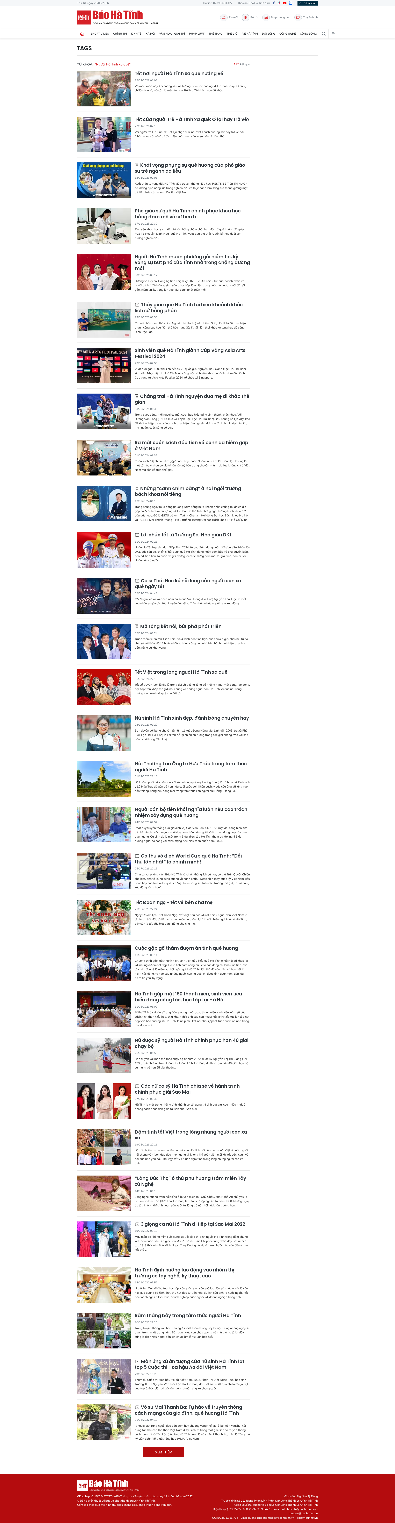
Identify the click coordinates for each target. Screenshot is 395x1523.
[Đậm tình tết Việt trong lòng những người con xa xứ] (104, 1147)
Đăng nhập (310, 3)
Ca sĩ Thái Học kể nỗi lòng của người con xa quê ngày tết (188, 584)
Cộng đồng (308, 33)
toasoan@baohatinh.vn (303, 1513)
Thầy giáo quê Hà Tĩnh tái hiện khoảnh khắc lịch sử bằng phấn (189, 308)
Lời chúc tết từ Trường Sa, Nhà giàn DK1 (185, 535)
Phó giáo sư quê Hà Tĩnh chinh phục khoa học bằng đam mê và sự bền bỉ (188, 214)
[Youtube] (285, 3)
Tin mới (233, 17)
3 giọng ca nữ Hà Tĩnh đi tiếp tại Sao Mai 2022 (192, 1224)
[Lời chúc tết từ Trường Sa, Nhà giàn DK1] (104, 550)
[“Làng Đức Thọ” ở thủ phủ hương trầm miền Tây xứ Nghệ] (104, 1193)
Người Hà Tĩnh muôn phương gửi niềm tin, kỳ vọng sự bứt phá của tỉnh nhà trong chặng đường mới (192, 263)
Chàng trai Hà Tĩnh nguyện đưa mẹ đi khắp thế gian (192, 399)
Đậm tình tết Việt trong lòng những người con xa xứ (191, 1135)
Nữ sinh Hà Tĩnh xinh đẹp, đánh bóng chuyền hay (192, 718)
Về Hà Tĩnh (250, 33)
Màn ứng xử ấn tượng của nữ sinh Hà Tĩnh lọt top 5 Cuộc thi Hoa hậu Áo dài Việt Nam (189, 1364)
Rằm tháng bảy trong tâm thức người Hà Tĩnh (188, 1316)
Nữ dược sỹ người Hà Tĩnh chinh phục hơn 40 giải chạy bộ (191, 1043)
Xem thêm (163, 1452)
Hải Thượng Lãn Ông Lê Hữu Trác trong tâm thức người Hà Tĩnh (191, 767)
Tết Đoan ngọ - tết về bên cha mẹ (174, 903)
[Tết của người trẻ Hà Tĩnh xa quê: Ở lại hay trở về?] (104, 134)
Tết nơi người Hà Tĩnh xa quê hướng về (179, 74)
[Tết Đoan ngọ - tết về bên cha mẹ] (104, 917)
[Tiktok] (279, 3)
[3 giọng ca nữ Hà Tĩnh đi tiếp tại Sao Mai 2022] (104, 1239)
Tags (84, 48)
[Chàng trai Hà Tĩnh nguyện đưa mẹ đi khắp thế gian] (104, 411)
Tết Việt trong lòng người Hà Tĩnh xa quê (181, 672)
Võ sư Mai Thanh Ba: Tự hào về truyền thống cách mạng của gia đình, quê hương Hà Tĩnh (188, 1410)
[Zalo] (290, 3)
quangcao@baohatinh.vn (278, 1517)
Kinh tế (136, 33)
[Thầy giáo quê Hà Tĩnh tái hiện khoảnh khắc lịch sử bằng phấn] (104, 320)
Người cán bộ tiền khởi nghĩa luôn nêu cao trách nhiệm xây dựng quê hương (191, 812)
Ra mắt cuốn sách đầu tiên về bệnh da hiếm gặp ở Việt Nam (191, 446)
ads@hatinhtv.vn (307, 1517)
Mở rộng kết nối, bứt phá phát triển (180, 627)
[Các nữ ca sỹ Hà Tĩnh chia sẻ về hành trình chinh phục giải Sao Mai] (104, 1101)
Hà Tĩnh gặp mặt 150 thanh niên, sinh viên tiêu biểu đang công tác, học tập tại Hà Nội (188, 997)
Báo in (254, 17)
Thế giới (232, 33)
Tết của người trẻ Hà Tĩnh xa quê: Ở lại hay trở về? (192, 120)
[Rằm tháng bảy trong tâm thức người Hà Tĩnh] (104, 1330)
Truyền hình (310, 17)
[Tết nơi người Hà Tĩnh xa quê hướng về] (104, 88)
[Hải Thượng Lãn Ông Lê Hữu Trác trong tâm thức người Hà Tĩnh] (104, 779)
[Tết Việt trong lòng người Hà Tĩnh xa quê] (104, 687)
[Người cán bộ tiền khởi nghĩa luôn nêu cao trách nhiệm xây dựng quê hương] (104, 824)
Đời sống (268, 33)
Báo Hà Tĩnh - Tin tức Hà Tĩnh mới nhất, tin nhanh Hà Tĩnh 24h (119, 17)
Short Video (100, 33)
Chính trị (120, 33)
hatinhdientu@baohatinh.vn (298, 1509)
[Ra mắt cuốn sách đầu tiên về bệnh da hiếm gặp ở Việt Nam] (104, 457)
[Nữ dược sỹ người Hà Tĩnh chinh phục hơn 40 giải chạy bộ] (104, 1055)
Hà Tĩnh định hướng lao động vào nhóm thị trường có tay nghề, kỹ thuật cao (184, 1273)
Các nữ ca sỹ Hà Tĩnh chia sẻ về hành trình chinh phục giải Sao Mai (187, 1089)
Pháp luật (196, 33)
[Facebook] (273, 3)
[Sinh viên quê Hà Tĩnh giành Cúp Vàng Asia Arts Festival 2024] (104, 365)
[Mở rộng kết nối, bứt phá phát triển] (104, 641)
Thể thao (215, 33)
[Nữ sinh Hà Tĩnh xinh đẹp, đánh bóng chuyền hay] (104, 733)
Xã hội (150, 33)
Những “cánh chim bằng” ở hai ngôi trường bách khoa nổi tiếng (188, 492)
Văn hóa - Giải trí (172, 33)
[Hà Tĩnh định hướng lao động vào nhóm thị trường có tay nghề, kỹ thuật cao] (104, 1285)
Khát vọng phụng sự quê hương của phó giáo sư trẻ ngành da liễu (190, 168)
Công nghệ (287, 33)
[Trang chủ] (82, 33)
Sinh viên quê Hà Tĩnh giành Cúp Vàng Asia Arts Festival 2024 (190, 353)
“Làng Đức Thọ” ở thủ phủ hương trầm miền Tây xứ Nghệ (190, 1181)
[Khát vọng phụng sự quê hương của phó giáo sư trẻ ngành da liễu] (104, 180)
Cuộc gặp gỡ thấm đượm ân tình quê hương (186, 948)
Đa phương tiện (280, 17)
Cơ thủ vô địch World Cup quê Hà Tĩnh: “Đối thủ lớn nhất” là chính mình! (188, 859)
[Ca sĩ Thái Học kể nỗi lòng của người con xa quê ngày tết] (104, 596)
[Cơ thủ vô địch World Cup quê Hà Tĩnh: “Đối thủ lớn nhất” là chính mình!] (104, 871)
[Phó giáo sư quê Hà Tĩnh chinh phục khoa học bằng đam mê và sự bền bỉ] (104, 226)
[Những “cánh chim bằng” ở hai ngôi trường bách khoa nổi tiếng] (104, 503)
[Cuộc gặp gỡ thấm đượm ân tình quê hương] (104, 963)
